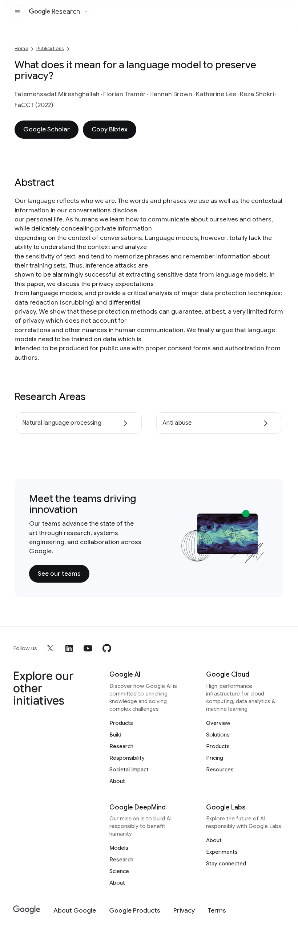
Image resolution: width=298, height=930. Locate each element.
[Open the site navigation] (17, 11)
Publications (50, 48)
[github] (107, 648)
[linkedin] (69, 648)
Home (21, 48)
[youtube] (88, 648)
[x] (50, 648)
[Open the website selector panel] (85, 12)
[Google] (26, 910)
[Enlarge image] (258, 556)
